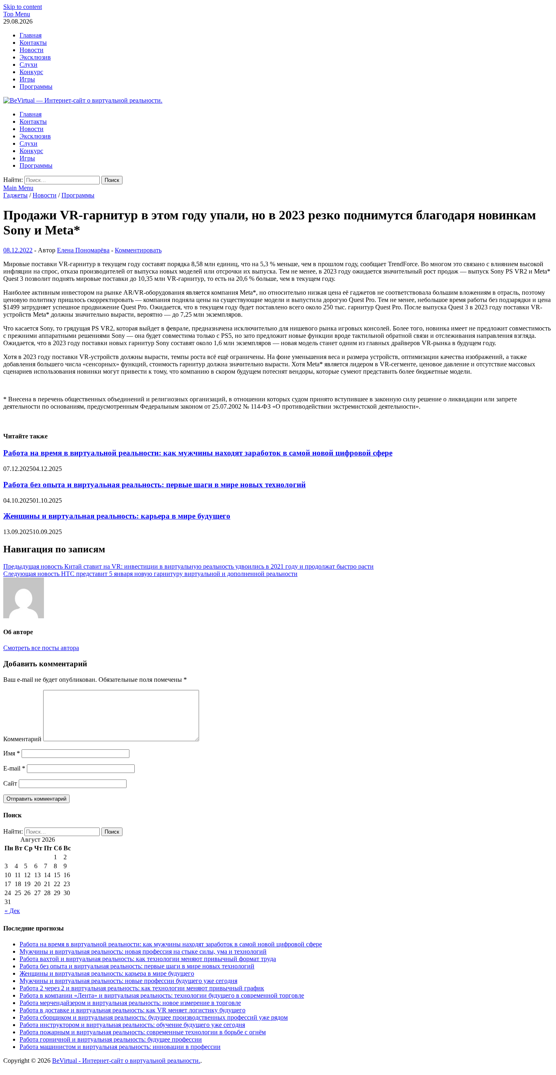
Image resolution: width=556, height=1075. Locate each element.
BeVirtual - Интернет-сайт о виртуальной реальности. (126, 1060)
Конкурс (31, 71)
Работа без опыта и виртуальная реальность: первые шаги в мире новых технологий (154, 484)
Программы (36, 86)
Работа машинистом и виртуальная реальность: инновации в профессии (120, 1046)
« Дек (12, 910)
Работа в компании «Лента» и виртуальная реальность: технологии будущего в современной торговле (162, 995)
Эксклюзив (35, 57)
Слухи (28, 64)
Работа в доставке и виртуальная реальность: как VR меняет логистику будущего (132, 1010)
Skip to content (22, 6)
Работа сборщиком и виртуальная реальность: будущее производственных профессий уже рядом (154, 1017)
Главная (31, 35)
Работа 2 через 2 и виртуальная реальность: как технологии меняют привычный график (142, 988)
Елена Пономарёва (83, 250)
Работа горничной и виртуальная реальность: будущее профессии (111, 1039)
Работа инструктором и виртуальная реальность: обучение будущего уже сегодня (132, 1024)
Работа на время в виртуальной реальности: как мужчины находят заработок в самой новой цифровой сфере (197, 453)
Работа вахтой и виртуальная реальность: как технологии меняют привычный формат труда (148, 958)
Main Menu (18, 187)
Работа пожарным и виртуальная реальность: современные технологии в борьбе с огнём (143, 1032)
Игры (27, 79)
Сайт (10, 783)
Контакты (33, 42)
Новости (32, 49)
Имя (11, 753)
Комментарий (22, 739)
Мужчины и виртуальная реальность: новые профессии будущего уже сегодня (128, 980)
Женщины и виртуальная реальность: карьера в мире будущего (116, 516)
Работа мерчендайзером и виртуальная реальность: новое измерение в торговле (130, 1002)
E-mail (14, 768)
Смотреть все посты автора (41, 647)
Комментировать (138, 250)
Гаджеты (15, 195)
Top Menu (16, 14)
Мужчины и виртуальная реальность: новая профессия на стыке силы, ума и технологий (143, 951)
